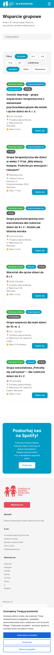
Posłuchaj (27, 465)
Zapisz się (39, 130)
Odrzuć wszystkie (27, 649)
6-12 (10, 63)
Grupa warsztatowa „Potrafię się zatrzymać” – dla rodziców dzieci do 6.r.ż (25, 372)
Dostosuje (27, 642)
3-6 (42, 56)
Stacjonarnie (40, 69)
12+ (19, 63)
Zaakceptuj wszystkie (27, 635)
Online (26, 69)
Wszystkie (21, 56)
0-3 (33, 56)
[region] (27, 631)
